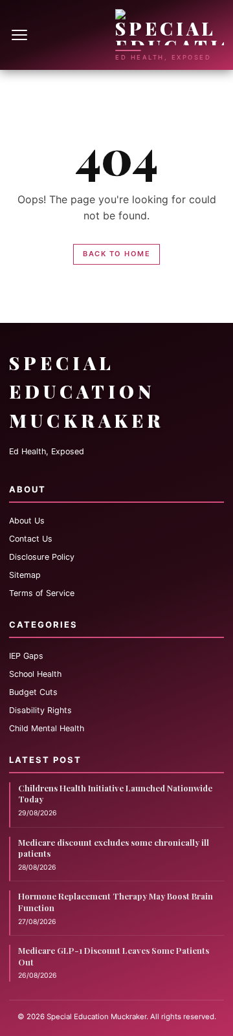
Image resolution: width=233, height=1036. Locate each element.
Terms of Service (41, 593)
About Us (27, 520)
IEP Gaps (26, 656)
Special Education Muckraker (86, 392)
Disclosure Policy (41, 557)
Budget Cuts (33, 692)
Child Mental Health (46, 728)
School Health (35, 674)
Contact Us (30, 539)
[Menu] (20, 35)
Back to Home (116, 253)
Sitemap (25, 575)
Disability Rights (40, 710)
